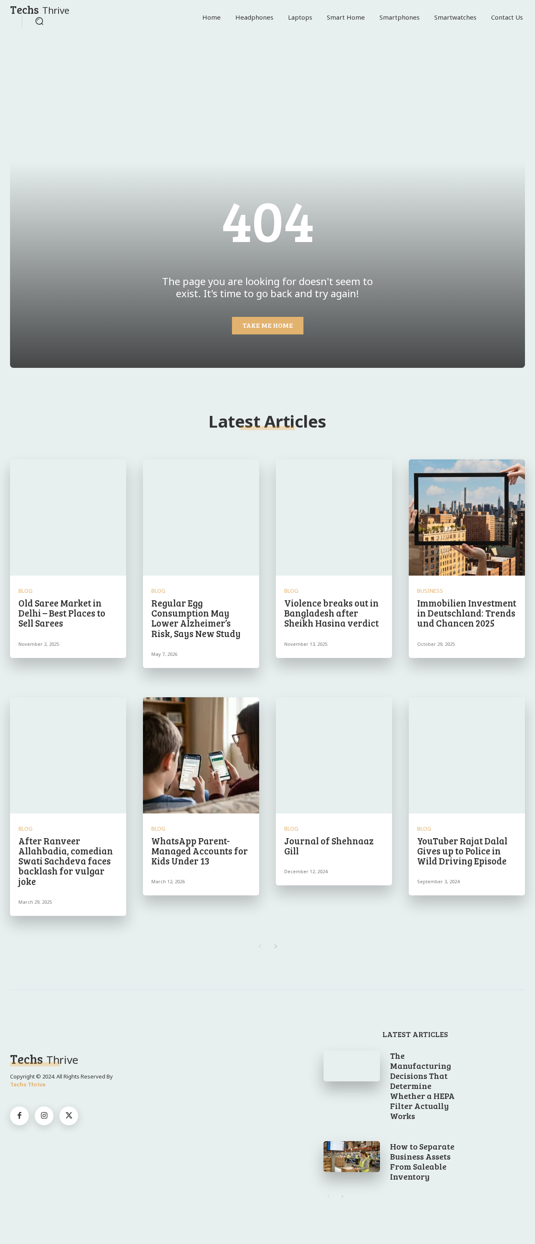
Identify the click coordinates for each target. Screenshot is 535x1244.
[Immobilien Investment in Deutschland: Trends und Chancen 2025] (467, 517)
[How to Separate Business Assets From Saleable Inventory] (352, 1157)
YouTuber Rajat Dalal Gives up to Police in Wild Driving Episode (462, 850)
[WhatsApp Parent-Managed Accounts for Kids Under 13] (201, 755)
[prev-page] (259, 946)
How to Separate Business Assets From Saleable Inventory (422, 1161)
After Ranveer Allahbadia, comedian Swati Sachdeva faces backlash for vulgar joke (65, 860)
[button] (39, 20)
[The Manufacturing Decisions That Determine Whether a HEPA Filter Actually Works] (352, 1066)
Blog (25, 591)
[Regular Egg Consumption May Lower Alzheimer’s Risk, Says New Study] (201, 517)
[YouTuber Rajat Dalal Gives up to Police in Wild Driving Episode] (467, 755)
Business (430, 591)
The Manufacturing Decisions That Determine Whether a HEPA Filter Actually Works (422, 1086)
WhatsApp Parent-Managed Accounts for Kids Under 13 (199, 850)
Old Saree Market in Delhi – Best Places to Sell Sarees (61, 613)
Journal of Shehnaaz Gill (329, 845)
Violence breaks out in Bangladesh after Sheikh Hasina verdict (331, 613)
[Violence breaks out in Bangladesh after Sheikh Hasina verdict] (334, 517)
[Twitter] (68, 1115)
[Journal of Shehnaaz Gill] (334, 755)
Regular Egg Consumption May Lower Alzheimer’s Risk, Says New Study (196, 618)
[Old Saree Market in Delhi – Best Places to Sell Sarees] (68, 517)
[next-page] (275, 946)
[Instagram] (44, 1115)
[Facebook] (19, 1115)
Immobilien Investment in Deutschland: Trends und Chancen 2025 (466, 613)
